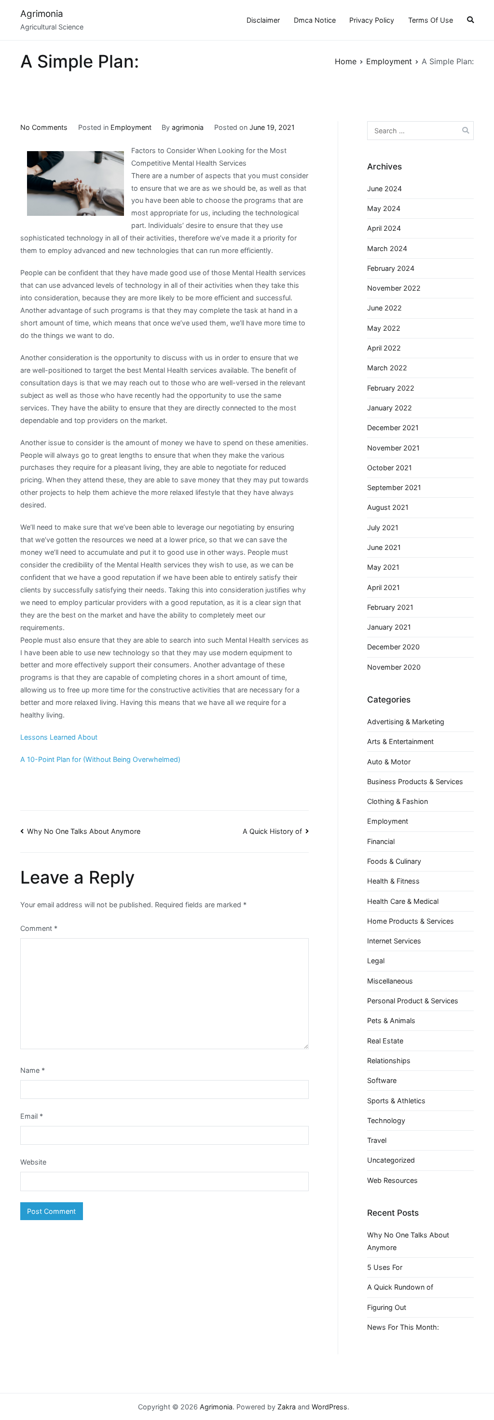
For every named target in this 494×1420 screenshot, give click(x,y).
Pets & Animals (391, 1020)
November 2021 (393, 448)
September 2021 (394, 487)
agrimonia (188, 127)
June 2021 (384, 547)
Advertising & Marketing (405, 721)
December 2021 (393, 427)
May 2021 (383, 567)
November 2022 (394, 288)
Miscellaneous (390, 981)
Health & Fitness (393, 881)
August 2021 (388, 507)
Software (382, 1080)
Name (32, 1070)
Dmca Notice (315, 20)
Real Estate (385, 1041)
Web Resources (392, 1180)
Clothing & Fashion (397, 801)
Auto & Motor (389, 762)
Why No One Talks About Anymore (83, 831)
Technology (386, 1120)
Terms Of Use (430, 20)
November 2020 (394, 667)
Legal (375, 960)
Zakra (286, 1407)
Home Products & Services (410, 921)
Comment (38, 928)
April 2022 (384, 348)
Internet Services (394, 941)
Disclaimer (263, 20)
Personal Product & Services (412, 1001)
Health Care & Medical (403, 901)
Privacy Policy (371, 20)
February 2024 (390, 268)
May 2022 (383, 328)
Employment (130, 127)
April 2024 (384, 228)
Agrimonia (41, 13)
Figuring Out (386, 1307)
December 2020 (393, 647)
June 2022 (384, 308)
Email (31, 1116)
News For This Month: (403, 1327)
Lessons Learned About (58, 737)
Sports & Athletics (396, 1101)
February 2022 (390, 388)
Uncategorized (391, 1160)
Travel (376, 1140)
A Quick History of (272, 831)
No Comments (44, 127)
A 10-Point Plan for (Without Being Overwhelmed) (100, 759)
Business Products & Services (415, 781)
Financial (381, 841)
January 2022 (389, 408)
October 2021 (389, 468)
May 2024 (383, 208)
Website (33, 1162)
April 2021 (383, 587)
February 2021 (390, 607)
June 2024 (384, 188)
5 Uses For (384, 1267)
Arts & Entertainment (400, 741)
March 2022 (387, 368)
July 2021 (382, 527)
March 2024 (387, 248)
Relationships (389, 1060)
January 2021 (389, 627)
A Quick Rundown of (400, 1287)
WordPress (329, 1407)
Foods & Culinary (394, 861)
